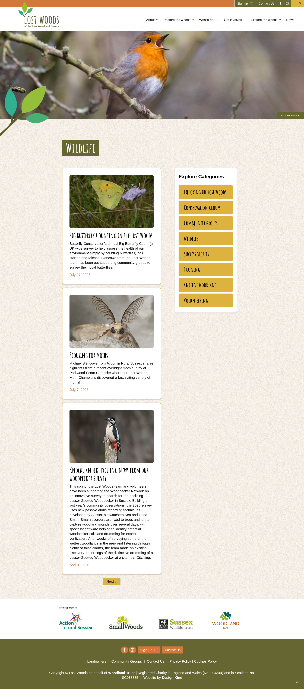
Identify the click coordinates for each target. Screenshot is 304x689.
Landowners (96, 661)
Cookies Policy (205, 661)
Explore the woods (264, 20)
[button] (152, 20)
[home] (40, 14)
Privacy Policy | (181, 661)
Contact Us (155, 661)
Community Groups (126, 661)
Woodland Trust (121, 673)
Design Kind (172, 678)
